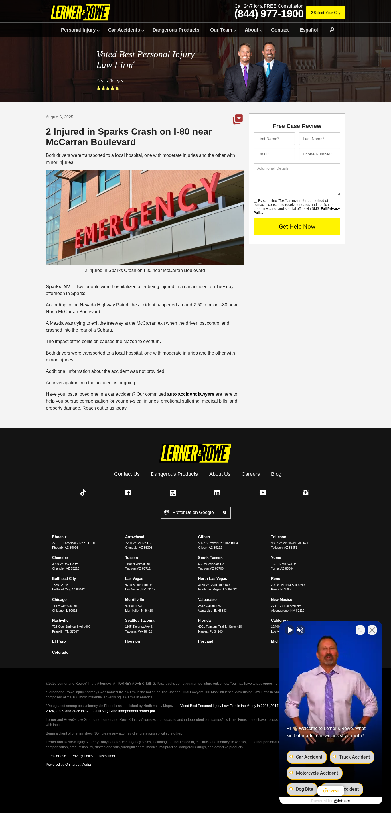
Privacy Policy (82, 756)
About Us (219, 474)
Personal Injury (78, 29)
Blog (276, 474)
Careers (251, 474)
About (251, 29)
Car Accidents (124, 29)
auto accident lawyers (190, 394)
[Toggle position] (360, 630)
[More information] (224, 512)
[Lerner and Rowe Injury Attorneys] (82, 12)
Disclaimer (107, 756)
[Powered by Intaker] (342, 801)
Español (309, 29)
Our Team (221, 29)
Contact (280, 29)
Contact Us (127, 474)
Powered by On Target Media (68, 765)
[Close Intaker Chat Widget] (372, 630)
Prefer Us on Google (238, 119)
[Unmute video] (289, 630)
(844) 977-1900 (269, 14)
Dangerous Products (176, 29)
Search (329, 30)
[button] (84, 493)
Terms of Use (56, 756)
